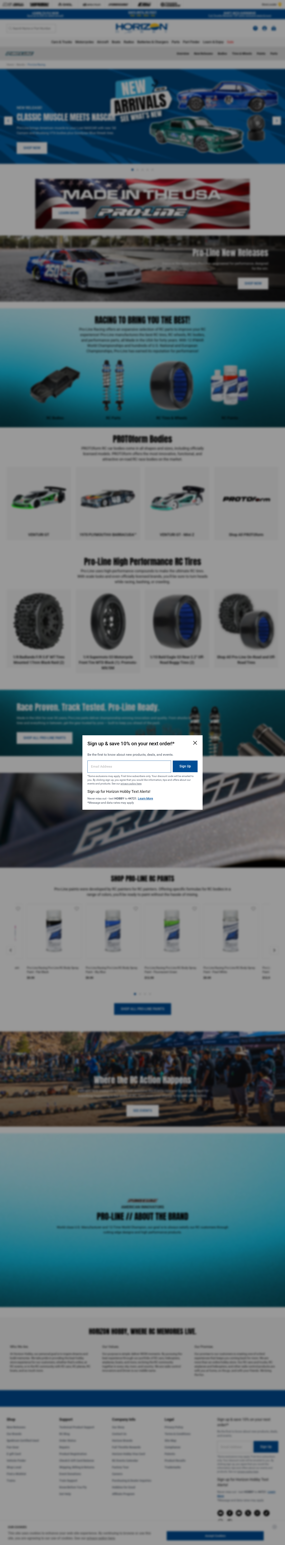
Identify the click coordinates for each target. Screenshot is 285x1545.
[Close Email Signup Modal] (195, 742)
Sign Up (185, 766)
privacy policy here (131, 783)
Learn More (145, 798)
